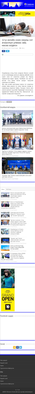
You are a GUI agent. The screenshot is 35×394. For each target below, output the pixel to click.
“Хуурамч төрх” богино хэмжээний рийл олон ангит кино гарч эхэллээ (17, 240)
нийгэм (9, 101)
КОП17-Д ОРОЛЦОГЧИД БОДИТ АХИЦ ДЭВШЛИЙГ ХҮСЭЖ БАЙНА (17, 247)
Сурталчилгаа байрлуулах (7, 368)
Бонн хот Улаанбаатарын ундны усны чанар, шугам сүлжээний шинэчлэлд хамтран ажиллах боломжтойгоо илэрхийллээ (12, 205)
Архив (1, 365)
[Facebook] (17, 347)
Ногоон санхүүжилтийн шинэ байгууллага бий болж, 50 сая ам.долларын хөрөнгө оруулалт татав (17, 129)
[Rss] (14, 347)
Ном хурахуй (3, 360)
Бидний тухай (3, 363)
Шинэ (3, 189)
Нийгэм (22, 48)
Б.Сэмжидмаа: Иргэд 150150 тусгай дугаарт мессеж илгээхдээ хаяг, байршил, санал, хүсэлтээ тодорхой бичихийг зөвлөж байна (13, 256)
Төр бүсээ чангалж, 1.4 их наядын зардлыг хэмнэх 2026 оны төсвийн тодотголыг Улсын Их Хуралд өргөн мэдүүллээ (17, 152)
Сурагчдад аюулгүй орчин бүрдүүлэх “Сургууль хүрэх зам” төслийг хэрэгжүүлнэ (17, 214)
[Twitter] (20, 347)
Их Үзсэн (8, 189)
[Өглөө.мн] (17, 4)
